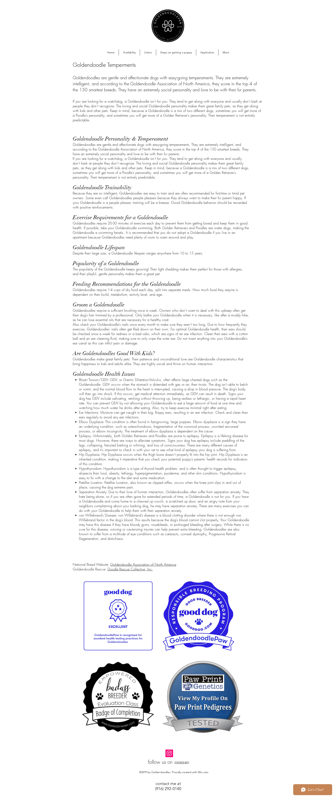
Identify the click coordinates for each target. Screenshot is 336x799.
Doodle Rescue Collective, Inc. (130, 569)
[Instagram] (169, 753)
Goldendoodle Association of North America (143, 564)
